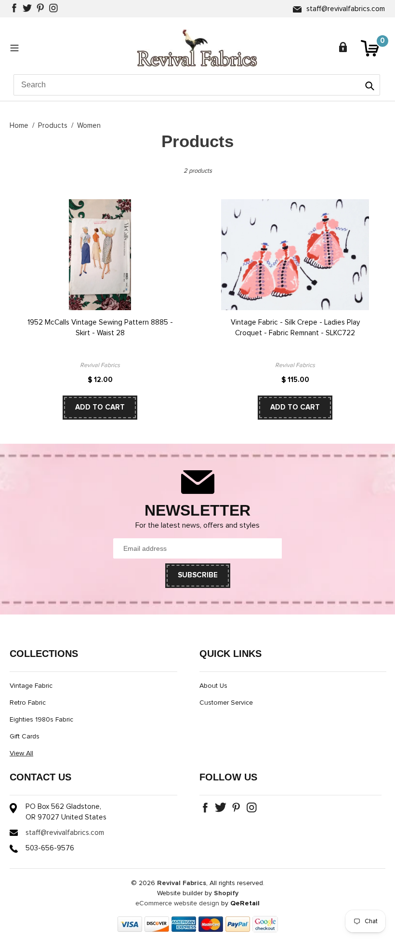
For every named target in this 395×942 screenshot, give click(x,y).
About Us (213, 686)
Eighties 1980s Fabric (41, 719)
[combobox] (196, 85)
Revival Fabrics (181, 883)
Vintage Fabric (31, 686)
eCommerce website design (177, 903)
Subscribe (198, 575)
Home (19, 125)
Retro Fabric (28, 702)
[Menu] (17, 48)
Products (52, 125)
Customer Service (226, 702)
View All (21, 753)
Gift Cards (25, 736)
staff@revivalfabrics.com (345, 9)
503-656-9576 (50, 848)
